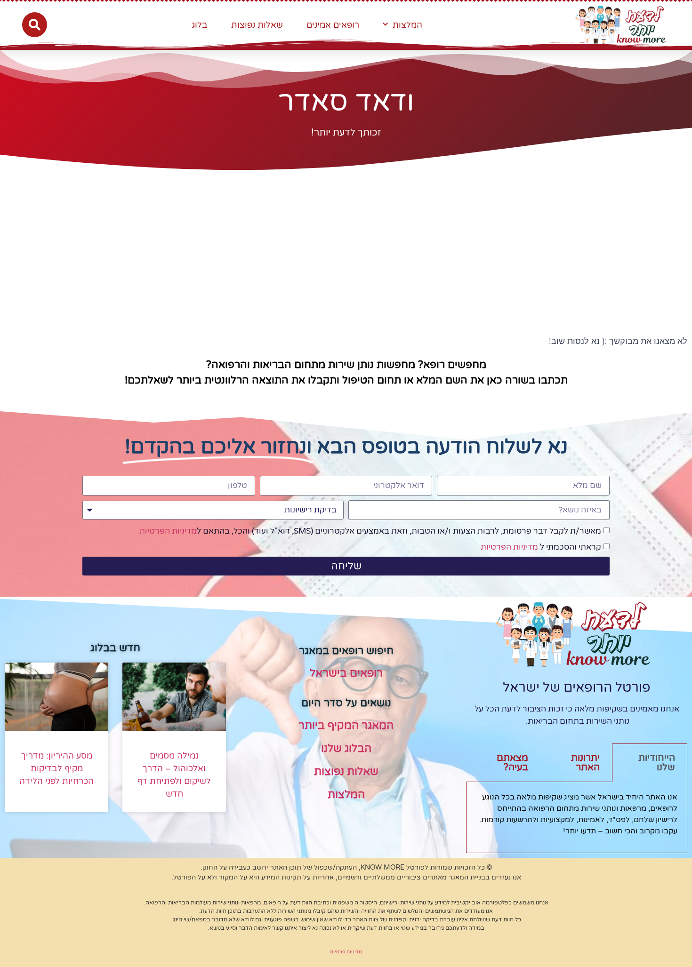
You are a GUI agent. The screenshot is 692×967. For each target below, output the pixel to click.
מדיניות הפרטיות (168, 531)
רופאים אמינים (332, 25)
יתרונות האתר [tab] (585, 762)
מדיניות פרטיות (346, 952)
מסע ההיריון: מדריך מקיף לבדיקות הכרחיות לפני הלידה (56, 768)
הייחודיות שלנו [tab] (656, 762)
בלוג (200, 25)
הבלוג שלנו (346, 748)
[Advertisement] (346, 243)
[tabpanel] (576, 817)
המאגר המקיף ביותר (346, 725)
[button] (34, 24)
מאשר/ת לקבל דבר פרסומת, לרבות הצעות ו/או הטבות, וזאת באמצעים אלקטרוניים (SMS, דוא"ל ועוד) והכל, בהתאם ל (370, 531)
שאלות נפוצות (257, 25)
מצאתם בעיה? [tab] (512, 762)
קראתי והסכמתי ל (541, 547)
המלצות (407, 25)
